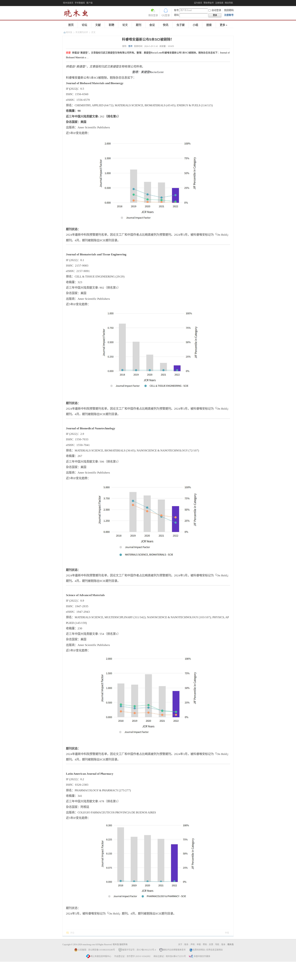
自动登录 (216, 10)
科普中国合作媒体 (202, 956)
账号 (176, 10)
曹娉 (130, 46)
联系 (186, 944)
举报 (227, 933)
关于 (180, 944)
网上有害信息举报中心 (101, 956)
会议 (152, 24)
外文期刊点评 (82, 32)
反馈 (211, 944)
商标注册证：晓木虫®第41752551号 (169, 956)
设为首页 (198, 3)
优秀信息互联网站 (214, 950)
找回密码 (229, 10)
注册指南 (219, 3)
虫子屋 (180, 24)
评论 (72, 933)
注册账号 (229, 15)
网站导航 (229, 3)
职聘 (111, 24)
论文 (125, 24)
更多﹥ (224, 24)
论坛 (84, 24)
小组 (195, 24)
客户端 (89, 3)
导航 (217, 944)
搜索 (209, 24)
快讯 (165, 24)
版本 (223, 944)
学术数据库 (80, 3)
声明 (192, 944)
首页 (71, 24)
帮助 (205, 944)
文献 (98, 24)
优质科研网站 (199, 950)
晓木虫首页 (68, 3)
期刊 (138, 24)
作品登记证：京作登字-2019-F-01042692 (132, 956)
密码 (176, 15)
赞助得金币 (209, 3)
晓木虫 (77, 14)
